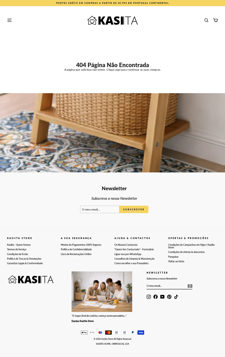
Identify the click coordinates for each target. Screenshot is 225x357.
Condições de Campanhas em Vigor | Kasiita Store (191, 246)
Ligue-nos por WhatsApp (127, 254)
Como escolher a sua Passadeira (131, 263)
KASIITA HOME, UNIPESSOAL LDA (112, 344)
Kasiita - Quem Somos (19, 244)
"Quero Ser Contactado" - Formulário (134, 249)
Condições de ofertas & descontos (186, 252)
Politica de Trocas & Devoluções (24, 258)
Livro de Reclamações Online (76, 254)
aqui (118, 69)
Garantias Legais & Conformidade (25, 263)
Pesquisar (173, 256)
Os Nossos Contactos (125, 244)
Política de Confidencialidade (76, 249)
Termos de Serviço (16, 249)
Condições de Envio (17, 254)
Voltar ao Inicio (176, 261)
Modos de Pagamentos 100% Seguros (81, 244)
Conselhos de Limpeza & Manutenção (134, 258)
